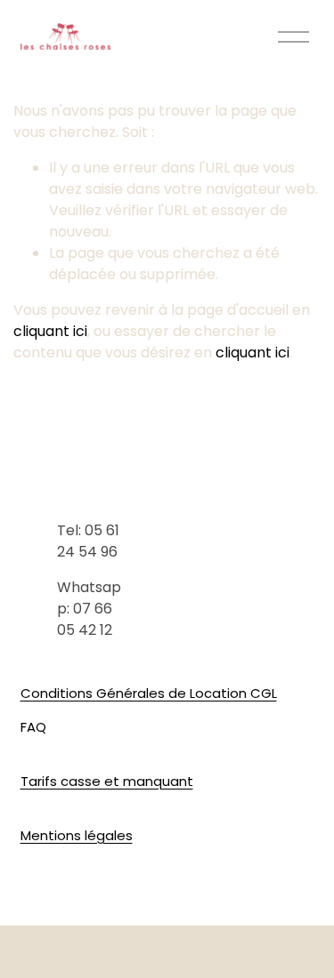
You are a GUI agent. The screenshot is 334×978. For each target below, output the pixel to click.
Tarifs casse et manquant (106, 781)
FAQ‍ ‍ (35, 726)
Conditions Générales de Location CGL (148, 693)
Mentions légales (76, 835)
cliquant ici (50, 331)
